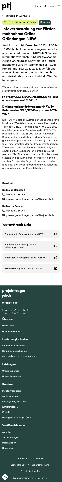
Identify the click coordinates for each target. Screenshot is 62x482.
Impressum (22, 458)
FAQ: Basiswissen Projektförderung (19, 356)
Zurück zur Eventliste (18, 15)
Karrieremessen (10, 407)
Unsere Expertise (10, 371)
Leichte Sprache (32, 471)
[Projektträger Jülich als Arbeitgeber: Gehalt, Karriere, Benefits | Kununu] (24, 310)
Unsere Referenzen (11, 376)
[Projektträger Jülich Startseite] (7, 6)
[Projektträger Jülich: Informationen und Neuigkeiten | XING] (15, 310)
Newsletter (7, 448)
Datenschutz (36, 458)
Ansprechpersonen (11, 331)
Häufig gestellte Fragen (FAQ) (16, 417)
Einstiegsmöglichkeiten (14, 401)
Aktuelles (7, 432)
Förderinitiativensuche (13, 345)
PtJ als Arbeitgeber (11, 391)
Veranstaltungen (10, 437)
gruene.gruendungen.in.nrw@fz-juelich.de (30, 199)
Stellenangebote (10, 396)
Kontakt (6, 412)
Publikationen (9, 442)
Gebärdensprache (40, 465)
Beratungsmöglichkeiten (14, 351)
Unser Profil (8, 325)
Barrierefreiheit (18, 465)
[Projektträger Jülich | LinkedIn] (5, 310)
